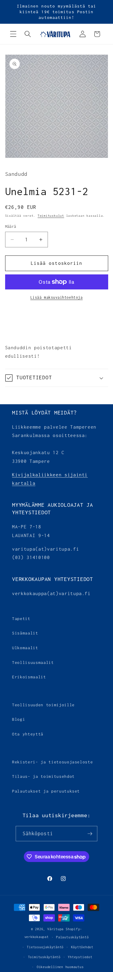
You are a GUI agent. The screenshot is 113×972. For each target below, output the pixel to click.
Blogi (18, 719)
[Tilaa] (90, 834)
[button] (13, 34)
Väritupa (55, 929)
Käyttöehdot (82, 947)
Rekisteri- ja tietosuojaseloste (52, 762)
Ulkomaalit (25, 647)
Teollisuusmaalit (33, 662)
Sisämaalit (25, 633)
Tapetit (21, 618)
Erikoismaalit (29, 676)
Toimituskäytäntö (44, 957)
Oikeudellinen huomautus (60, 967)
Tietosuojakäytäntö (45, 947)
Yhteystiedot (80, 957)
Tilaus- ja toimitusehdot (43, 776)
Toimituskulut (51, 215)
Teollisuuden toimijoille (43, 704)
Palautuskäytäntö (72, 937)
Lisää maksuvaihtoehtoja (56, 297)
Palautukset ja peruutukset (46, 791)
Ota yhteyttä (27, 734)
